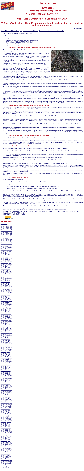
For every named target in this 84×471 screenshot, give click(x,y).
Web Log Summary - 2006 (6, 241)
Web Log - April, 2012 (5, 355)
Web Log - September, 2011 (6, 363)
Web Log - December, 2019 (6, 246)
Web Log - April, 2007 (5, 426)
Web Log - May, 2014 (5, 326)
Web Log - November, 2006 (6, 432)
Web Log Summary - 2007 (6, 240)
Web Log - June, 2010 (5, 381)
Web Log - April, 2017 (5, 284)
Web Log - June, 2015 (5, 310)
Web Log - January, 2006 (6, 444)
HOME (27, 13)
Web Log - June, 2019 (78, 28)
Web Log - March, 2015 (6, 314)
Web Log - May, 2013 (5, 340)
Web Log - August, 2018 (6, 265)
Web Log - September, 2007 (6, 420)
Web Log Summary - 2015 (6, 231)
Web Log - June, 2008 (5, 410)
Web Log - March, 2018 (6, 271)
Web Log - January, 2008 (6, 416)
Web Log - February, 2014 (6, 329)
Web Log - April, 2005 (5, 455)
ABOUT (53, 14)
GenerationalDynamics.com (23, 37)
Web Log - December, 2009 (6, 388)
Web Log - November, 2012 (6, 347)
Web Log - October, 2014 (6, 320)
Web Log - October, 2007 (6, 419)
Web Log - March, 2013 (6, 342)
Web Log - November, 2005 (6, 447)
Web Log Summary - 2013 (6, 233)
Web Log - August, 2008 (6, 407)
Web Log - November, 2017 (6, 276)
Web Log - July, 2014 (5, 323)
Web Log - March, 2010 (6, 385)
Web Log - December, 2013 (6, 331)
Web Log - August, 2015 (6, 308)
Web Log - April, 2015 (5, 312)
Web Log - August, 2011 (6, 365)
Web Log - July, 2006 (5, 437)
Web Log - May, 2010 (5, 382)
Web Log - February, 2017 (6, 286)
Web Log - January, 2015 (6, 316)
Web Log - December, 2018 (6, 260)
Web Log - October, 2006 (6, 433)
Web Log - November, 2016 (6, 290)
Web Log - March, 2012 (6, 356)
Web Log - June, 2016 (5, 296)
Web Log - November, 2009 (6, 390)
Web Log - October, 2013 (6, 334)
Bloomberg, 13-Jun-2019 (76, 208)
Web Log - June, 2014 (5, 324)
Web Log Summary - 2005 (6, 242)
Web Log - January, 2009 (6, 401)
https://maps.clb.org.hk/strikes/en (55, 157)
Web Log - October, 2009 (6, 391)
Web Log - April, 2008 (5, 412)
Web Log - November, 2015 (6, 304)
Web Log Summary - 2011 (6, 235)
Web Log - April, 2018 (5, 270)
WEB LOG (33, 13)
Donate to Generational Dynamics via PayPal (14, 214)
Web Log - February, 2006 (6, 443)
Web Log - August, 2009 (6, 393)
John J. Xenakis (7, 35)
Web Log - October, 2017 (6, 277)
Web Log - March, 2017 (6, 285)
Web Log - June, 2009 (5, 396)
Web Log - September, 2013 (6, 335)
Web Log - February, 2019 (6, 258)
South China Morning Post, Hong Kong (15, 208)
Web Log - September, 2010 (6, 378)
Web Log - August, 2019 (6, 251)
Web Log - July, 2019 (5, 252)
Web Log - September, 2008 (6, 406)
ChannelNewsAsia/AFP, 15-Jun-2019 (61, 208)
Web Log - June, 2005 (5, 452)
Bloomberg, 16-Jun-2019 (8, 209)
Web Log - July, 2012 (5, 352)
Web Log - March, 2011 (5, 371)
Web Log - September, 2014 (6, 321)
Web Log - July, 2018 (5, 266)
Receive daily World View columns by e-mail (14, 213)
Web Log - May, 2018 (5, 269)
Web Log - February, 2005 (6, 457)
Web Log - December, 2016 (6, 289)
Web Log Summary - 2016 (6, 229)
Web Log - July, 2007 (5, 423)
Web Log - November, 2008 (6, 404)
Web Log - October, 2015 (6, 305)
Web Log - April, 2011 (5, 369)
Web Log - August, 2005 (6, 450)
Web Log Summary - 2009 (6, 238)
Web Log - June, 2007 (5, 424)
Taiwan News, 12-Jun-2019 (38, 209)
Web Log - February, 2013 (6, 343)
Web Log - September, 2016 (6, 292)
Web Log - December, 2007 (6, 417)
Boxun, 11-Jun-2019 (51, 209)
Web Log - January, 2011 (6, 373)
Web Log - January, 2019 (6, 259)
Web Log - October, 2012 (6, 348)
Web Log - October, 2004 (6, 462)
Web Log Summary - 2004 (6, 244)
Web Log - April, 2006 (5, 441)
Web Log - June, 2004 (5, 467)
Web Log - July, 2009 (5, 394)
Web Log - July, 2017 (5, 280)
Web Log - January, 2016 (6, 302)
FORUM (56, 13)
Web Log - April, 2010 (5, 384)
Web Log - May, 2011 (5, 368)
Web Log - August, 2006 (6, 436)
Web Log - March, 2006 (6, 442)
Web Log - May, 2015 (5, 311)
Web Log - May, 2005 (5, 454)
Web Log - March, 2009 (6, 399)
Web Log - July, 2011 (5, 366)
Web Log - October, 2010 (6, 377)
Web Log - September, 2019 (6, 250)
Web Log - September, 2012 (6, 349)
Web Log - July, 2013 (5, 337)
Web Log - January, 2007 (6, 430)
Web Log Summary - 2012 (6, 234)
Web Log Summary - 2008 (6, 239)
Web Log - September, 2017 (6, 278)
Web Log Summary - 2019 (6, 226)
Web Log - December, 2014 (6, 317)
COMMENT (50, 13)
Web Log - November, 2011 (6, 361)
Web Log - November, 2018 (6, 261)
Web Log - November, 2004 (6, 461)
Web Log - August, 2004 (6, 464)
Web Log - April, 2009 (5, 398)
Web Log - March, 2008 (6, 413)
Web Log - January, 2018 (6, 273)
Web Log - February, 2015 (6, 315)
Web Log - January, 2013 (6, 344)
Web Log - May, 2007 (5, 425)
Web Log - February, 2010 (6, 386)
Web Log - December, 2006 (6, 431)
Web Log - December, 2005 (6, 445)
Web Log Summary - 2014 (6, 232)
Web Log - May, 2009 (5, 397)
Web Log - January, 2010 (6, 387)
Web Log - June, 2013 (5, 339)
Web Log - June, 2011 (5, 367)
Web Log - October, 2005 (6, 448)
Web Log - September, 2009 (6, 392)
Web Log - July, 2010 (5, 380)
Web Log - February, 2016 (6, 301)
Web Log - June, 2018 (5, 267)
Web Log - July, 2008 (5, 409)
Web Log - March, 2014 (6, 328)
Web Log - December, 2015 (6, 303)
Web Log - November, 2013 (6, 333)
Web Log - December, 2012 (6, 346)
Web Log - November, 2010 (6, 375)
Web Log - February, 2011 (6, 372)
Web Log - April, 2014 (5, 327)
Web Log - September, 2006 (6, 435)
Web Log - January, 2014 (6, 330)
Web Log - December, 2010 (6, 374)
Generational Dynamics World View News (41, 211)
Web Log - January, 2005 (6, 458)
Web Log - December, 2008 (6, 403)
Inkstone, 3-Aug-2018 (61, 209)
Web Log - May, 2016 (5, 297)
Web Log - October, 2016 (6, 291)
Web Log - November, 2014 (6, 318)
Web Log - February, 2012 (6, 358)
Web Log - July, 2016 (5, 295)
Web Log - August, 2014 (6, 322)
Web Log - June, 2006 (5, 438)
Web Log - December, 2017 (6, 274)
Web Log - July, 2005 (5, 451)
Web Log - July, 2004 (5, 466)
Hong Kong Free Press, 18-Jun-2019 (23, 209)
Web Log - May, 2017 (5, 283)
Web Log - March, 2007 (6, 428)
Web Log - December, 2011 (6, 360)
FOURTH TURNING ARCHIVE (43, 14)
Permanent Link (20, 212)
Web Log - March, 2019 (6, 257)
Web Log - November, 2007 (6, 418)
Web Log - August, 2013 (6, 336)
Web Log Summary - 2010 (6, 237)
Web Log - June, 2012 (5, 353)
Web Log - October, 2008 (6, 405)
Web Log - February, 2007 (6, 429)
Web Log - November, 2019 (6, 247)
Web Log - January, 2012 (6, 359)
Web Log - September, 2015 (6, 307)
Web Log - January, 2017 (6, 288)
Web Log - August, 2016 (6, 293)
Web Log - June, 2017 (5, 282)
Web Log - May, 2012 (5, 354)
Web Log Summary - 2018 (6, 227)
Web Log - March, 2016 (6, 299)
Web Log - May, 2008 (5, 411)
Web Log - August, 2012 (6, 350)
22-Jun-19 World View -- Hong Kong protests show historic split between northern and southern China (32, 31)
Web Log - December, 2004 (6, 460)
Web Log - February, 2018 (6, 272)
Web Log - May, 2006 (5, 439)
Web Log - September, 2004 (6, 463)
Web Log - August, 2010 (6, 379)
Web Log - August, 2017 (6, 279)
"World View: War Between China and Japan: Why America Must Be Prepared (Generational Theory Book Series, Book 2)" (41, 205)
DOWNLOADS (32, 14)
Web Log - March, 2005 (6, 456)
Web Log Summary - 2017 (6, 228)
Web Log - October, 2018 (6, 263)
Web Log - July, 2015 (5, 309)
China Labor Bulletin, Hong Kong (33, 208)
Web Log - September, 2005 (6, 449)
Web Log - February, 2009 (6, 400)
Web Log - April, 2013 (5, 341)
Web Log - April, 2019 (5, 255)
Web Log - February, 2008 (6, 414)
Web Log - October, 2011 (6, 362)
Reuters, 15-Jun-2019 (46, 208)
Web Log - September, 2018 (6, 264)
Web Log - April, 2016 (5, 298)
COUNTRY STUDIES (41, 13)
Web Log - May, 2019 (5, 254)
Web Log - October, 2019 (6, 248)
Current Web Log (4, 224)
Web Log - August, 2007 (6, 422)
